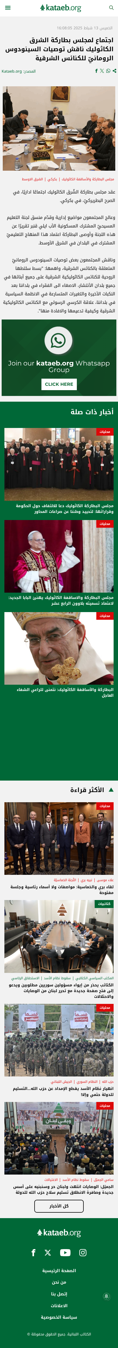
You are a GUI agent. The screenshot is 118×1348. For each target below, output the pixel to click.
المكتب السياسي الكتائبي (94, 978)
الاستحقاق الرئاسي (25, 978)
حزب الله (108, 1082)
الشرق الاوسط (32, 179)
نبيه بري (86, 880)
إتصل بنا (59, 1294)
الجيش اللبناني (61, 1082)
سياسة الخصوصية (59, 1317)
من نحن (59, 1282)
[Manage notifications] (106, 1296)
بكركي (52, 179)
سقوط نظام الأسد (57, 978)
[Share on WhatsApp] (108, 71)
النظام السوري (87, 1082)
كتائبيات (104, 904)
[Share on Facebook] (96, 71)
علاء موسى (105, 880)
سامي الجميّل (104, 1180)
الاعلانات (59, 1306)
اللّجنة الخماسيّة (65, 880)
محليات (105, 432)
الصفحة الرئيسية (59, 1271)
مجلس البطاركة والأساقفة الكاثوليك (88, 179)
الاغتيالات (51, 1180)
